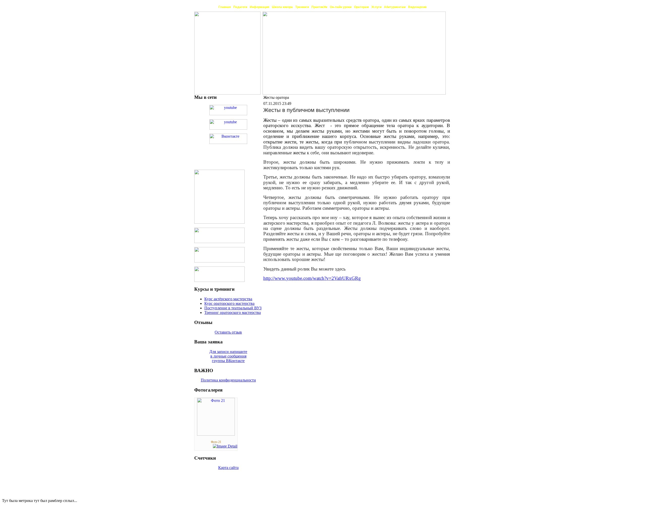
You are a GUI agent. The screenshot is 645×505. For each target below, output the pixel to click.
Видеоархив (417, 7)
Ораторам (361, 7)
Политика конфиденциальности (228, 380)
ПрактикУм (319, 7)
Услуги (376, 7)
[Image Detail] (225, 446)
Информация (259, 7)
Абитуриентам (395, 7)
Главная (224, 7)
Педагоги (240, 7)
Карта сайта (228, 467)
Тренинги (302, 7)
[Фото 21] (216, 434)
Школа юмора (282, 7)
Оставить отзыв (228, 332)
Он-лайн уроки (340, 7)
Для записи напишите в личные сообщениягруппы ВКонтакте (228, 356)
